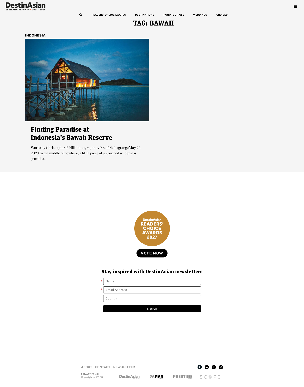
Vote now (152, 253)
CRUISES (222, 14)
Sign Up (152, 308)
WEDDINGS (200, 14)
